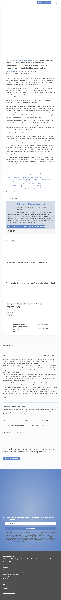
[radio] (7, 195)
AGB (4, 586)
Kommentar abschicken (11, 458)
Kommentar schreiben (13, 432)
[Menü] (53, 2)
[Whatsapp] (8, 231)
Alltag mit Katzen (21, 60)
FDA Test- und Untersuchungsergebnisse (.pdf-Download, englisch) (29, 188)
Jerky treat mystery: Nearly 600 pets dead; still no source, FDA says (29, 177)
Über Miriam (6, 570)
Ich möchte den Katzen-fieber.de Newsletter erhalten (26, 426)
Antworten (54, 355)
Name (6, 420)
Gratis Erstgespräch (44, 2)
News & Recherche (32, 60)
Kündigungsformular (9, 595)
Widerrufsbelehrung (9, 593)
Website (45, 420)
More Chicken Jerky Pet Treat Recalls (19, 182)
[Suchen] (57, 3)
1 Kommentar (27, 73)
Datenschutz (6, 591)
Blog (14, 60)
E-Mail (25, 420)
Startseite (9, 60)
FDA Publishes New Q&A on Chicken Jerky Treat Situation (26, 186)
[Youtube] (11, 231)
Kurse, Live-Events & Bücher (11, 574)
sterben (23, 78)
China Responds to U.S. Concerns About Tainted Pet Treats (26, 184)
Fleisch (20, 100)
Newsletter (6, 578)
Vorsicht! (9, 315)
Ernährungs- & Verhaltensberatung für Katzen (16, 572)
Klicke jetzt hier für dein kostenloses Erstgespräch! (26, 226)
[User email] (14, 231)
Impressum (6, 588)
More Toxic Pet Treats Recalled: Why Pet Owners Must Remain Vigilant (30, 179)
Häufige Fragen (7, 576)
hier (22, 162)
